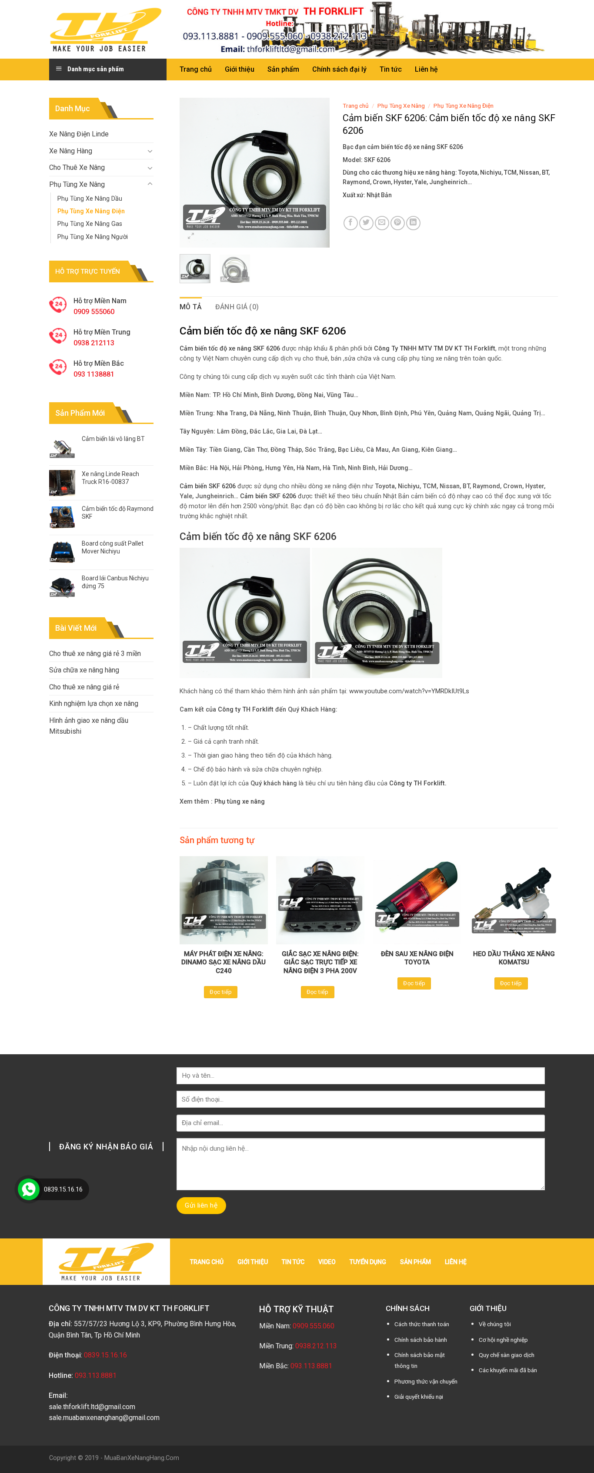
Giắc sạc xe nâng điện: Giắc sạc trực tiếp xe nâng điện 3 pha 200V (320, 962)
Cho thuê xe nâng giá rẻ (84, 687)
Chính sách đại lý (339, 69)
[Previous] (193, 173)
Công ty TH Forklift (246, 709)
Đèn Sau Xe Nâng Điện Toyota (417, 958)
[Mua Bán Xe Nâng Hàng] (105, 29)
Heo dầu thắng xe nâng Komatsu (514, 958)
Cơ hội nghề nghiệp (503, 1339)
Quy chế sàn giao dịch (506, 1354)
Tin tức (391, 69)
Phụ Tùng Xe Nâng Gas (89, 224)
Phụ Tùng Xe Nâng (77, 184)
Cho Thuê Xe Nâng (77, 167)
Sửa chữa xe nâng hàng (84, 670)
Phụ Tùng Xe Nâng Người (92, 237)
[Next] (316, 173)
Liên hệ (426, 69)
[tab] (191, 307)
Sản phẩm (283, 69)
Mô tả (191, 307)
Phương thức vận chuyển (425, 1381)
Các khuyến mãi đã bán (508, 1370)
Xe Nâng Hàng (70, 151)
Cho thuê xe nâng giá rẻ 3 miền (95, 653)
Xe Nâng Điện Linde (79, 134)
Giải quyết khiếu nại (418, 1396)
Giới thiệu (239, 69)
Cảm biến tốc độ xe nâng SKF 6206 (258, 536)
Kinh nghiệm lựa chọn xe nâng (93, 703)
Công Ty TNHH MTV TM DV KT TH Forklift (434, 348)
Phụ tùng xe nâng (239, 801)
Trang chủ (196, 69)
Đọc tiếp (221, 992)
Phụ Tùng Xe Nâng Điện (91, 211)
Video (327, 1261)
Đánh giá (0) (237, 307)
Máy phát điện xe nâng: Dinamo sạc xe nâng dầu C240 (223, 962)
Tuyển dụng (368, 1261)
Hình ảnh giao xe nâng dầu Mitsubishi (88, 726)
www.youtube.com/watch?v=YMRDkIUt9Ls (409, 691)
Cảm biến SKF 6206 (268, 496)
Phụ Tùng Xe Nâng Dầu (89, 198)
